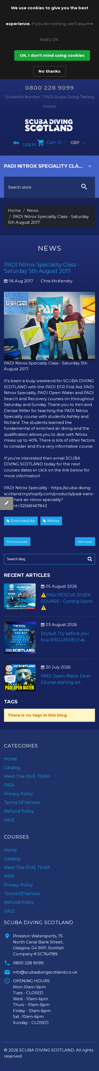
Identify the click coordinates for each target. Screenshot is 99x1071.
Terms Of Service (22, 802)
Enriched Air (23, 520)
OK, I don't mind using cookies (52, 55)
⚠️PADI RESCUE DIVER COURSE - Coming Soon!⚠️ (66, 601)
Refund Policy (19, 811)
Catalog (12, 767)
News (32, 210)
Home (14, 210)
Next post (85, 542)
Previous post (17, 542)
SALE (9, 819)
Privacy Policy (18, 793)
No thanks (49, 71)
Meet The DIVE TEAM (27, 776)
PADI (9, 785)
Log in (29, 144)
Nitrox (53, 520)
